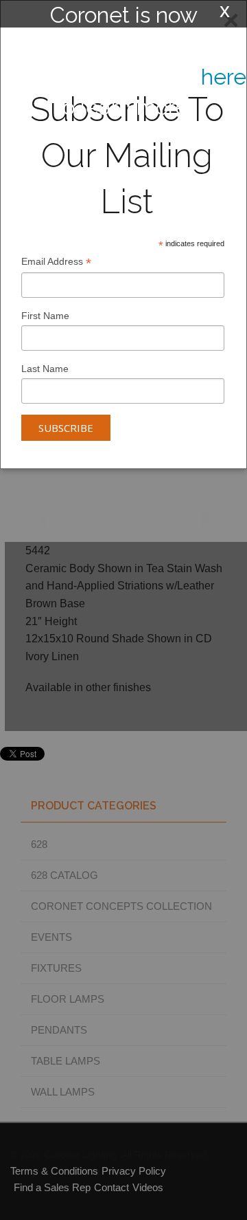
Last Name (45, 368)
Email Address (56, 263)
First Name (45, 315)
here (223, 76)
